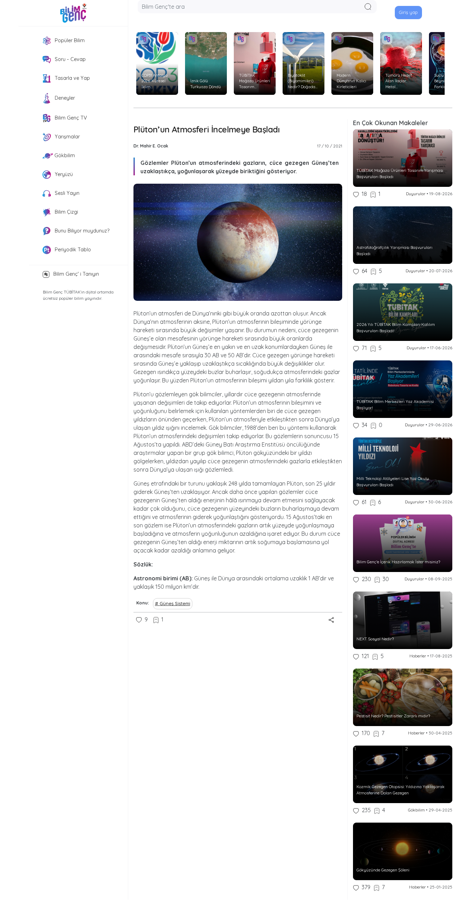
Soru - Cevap (69, 59)
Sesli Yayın (66, 193)
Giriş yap (408, 12)
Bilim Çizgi (65, 212)
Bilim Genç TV (70, 118)
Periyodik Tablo (72, 249)
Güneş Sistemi (175, 603)
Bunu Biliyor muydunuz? (81, 231)
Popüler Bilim (69, 40)
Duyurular (415, 193)
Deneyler (64, 98)
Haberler (417, 655)
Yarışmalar (66, 137)
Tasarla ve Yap (71, 78)
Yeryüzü (63, 174)
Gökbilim (64, 155)
